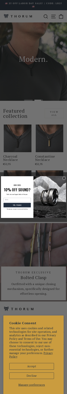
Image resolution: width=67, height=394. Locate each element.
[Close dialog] (64, 178)
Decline (32, 375)
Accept (31, 366)
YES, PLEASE (17, 205)
